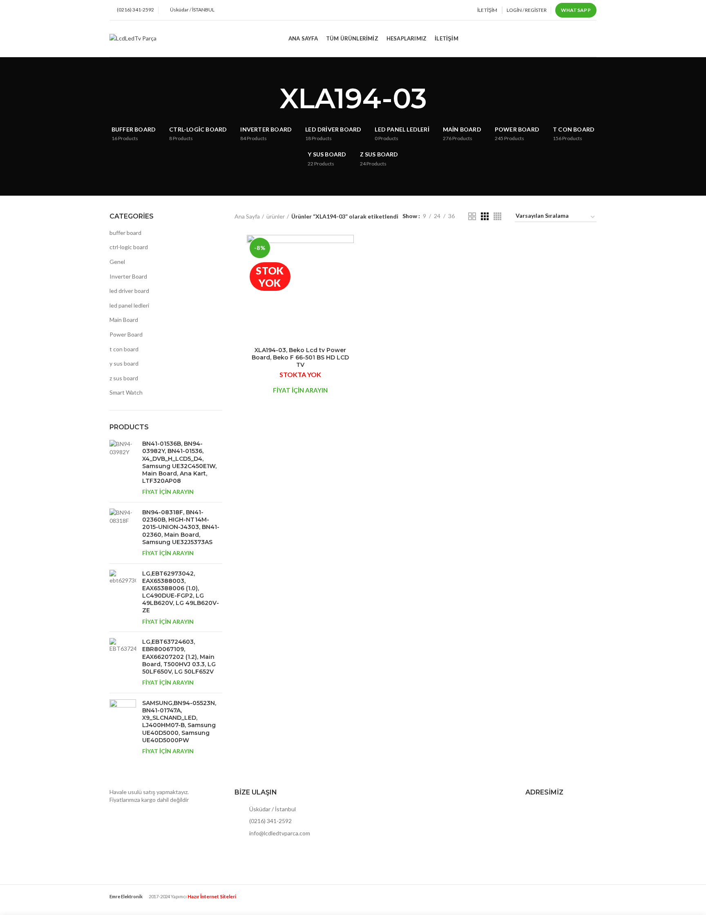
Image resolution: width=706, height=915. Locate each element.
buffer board (125, 232)
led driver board (129, 290)
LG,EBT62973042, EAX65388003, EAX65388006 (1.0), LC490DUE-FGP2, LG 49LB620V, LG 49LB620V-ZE (180, 592)
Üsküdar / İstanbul (272, 809)
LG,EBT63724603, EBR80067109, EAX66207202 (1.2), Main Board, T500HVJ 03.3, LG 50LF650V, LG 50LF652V (179, 656)
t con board (124, 349)
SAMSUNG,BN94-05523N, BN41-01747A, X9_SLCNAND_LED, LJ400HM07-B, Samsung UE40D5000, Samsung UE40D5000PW (179, 721)
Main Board (123, 319)
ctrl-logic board (128, 246)
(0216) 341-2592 (270, 820)
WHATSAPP (576, 10)
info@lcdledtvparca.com (279, 833)
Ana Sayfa (247, 216)
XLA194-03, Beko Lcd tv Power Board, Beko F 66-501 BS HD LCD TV (300, 357)
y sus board (124, 363)
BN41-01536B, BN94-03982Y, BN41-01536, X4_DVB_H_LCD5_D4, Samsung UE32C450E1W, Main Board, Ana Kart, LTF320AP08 (179, 462)
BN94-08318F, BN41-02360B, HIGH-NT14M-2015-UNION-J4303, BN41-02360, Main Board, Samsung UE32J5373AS (180, 527)
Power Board (126, 334)
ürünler (275, 216)
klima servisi (124, 902)
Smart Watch (126, 392)
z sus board (123, 378)
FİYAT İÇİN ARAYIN (168, 491)
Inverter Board (128, 276)
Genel (117, 261)
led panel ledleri (129, 305)
